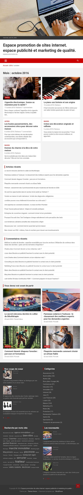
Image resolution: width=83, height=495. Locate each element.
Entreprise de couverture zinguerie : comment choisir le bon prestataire (28, 213)
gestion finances (10, 443)
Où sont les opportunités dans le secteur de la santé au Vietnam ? (27, 192)
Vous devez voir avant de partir (19, 286)
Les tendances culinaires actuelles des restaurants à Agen (24, 222)
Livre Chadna (9, 257)
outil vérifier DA (10, 279)
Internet (45, 392)
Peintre (21, 452)
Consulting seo (10, 262)
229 (8, 418)
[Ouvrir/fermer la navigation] (5, 60)
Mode (7, 309)
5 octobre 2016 (48, 129)
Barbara (18, 107)
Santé (7, 97)
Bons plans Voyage (49, 381)
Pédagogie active (18, 455)
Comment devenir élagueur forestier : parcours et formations (25, 179)
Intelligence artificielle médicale (11, 445)
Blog (6, 274)
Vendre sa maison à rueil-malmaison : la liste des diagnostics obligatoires (29, 196)
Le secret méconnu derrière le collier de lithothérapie (22, 171)
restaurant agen (29, 455)
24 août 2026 (9, 319)
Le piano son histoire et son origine (59, 102)
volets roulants (15, 467)
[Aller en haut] (78, 486)
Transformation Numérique (32, 462)
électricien (26, 467)
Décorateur (31, 439)
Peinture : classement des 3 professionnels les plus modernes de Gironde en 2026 (32, 188)
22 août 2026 (48, 356)
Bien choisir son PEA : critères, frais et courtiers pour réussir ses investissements (32, 230)
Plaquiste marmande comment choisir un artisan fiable (23, 183)
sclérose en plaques (8, 458)
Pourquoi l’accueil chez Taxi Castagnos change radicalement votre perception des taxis (34, 217)
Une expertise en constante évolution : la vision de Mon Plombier (26, 205)
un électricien (16, 465)
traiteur (20, 461)
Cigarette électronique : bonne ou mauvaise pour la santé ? (20, 103)
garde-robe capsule (16, 441)
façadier (8, 441)
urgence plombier (24, 465)
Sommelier (29, 458)
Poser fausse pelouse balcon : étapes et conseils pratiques (24, 209)
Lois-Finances (47, 398)
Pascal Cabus (18, 319)
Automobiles (47, 376)
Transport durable (7, 465)
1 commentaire (27, 107)
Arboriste (11, 436)
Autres (7, 121)
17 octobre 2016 (10, 107)
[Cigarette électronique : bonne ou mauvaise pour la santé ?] (22, 88)
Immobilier (46, 390)
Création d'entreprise (22, 439)
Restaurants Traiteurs (50, 414)
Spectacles (46, 420)
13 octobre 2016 (49, 105)
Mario (6, 270)
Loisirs (45, 400)
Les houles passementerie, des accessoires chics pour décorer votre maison (21, 126)
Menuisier (16, 452)
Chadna (7, 249)
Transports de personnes (51, 422)
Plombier (11, 455)
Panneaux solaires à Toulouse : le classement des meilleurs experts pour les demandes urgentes (37, 175)
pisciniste (29, 451)
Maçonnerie (8, 452)
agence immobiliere (22, 432)
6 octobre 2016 (9, 131)
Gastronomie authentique (28, 441)
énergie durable (35, 467)
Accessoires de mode (8, 432)
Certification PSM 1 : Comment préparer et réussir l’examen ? (39, 279)
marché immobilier (19, 448)
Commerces (47, 384)
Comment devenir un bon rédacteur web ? (28, 249)
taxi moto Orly (11, 462)
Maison (46, 121)
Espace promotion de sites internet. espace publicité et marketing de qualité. (46, 488)
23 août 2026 (48, 321)
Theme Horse (32, 491)
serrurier (21, 457)
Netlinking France (10, 266)
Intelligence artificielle (33, 443)
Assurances (47, 373)
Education (47, 97)
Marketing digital (35, 448)
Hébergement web (22, 443)
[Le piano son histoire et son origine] (61, 88)
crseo (6, 253)
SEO (15, 458)
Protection (46, 411)
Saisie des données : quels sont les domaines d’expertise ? (24, 245)
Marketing (17, 402)
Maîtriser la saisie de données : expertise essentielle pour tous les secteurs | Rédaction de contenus (38, 243)
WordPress (59, 491)
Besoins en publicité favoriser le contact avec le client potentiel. (33, 253)
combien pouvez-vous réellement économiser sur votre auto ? (25, 200)
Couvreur (12, 438)
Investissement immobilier (26, 445)
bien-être (28, 435)
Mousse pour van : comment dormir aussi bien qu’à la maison (25, 226)
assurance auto (18, 436)
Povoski (55, 321)
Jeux (44, 395)
